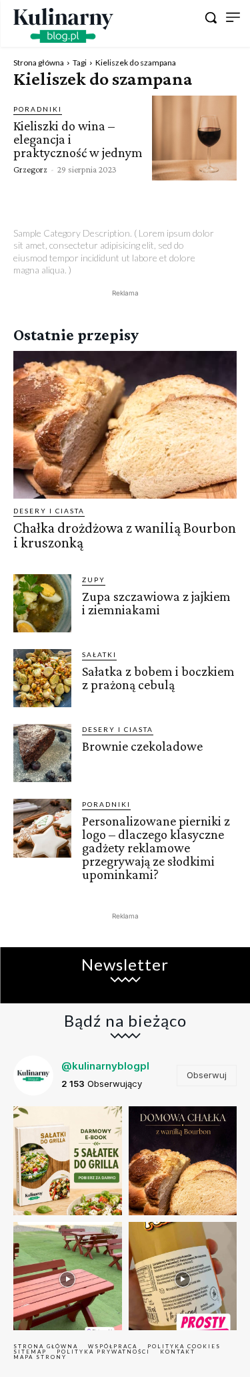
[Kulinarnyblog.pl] (63, 25)
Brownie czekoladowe (142, 746)
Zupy (93, 580)
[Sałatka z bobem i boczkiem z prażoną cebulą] (42, 678)
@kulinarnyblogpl (105, 1065)
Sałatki (99, 654)
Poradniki (37, 109)
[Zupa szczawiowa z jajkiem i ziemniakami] (42, 603)
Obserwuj (207, 1075)
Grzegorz (30, 169)
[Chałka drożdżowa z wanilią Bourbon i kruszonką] (125, 425)
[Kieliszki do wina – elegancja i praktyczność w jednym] (194, 138)
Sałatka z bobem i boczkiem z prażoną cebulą (158, 678)
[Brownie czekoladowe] (42, 753)
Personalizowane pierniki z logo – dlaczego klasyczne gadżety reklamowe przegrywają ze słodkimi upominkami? (156, 847)
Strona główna (38, 62)
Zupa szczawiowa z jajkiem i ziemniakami (156, 603)
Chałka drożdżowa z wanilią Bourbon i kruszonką (124, 535)
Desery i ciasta (49, 511)
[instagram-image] (67, 1160)
